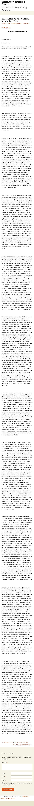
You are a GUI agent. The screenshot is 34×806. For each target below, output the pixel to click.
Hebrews (15, 23)
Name (4, 773)
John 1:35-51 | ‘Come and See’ (22, 745)
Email (4, 777)
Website (4, 780)
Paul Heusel (26, 23)
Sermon (19, 23)
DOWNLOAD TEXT (6, 28)
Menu (3, 13)
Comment (5, 762)
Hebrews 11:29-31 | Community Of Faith (15, 742)
